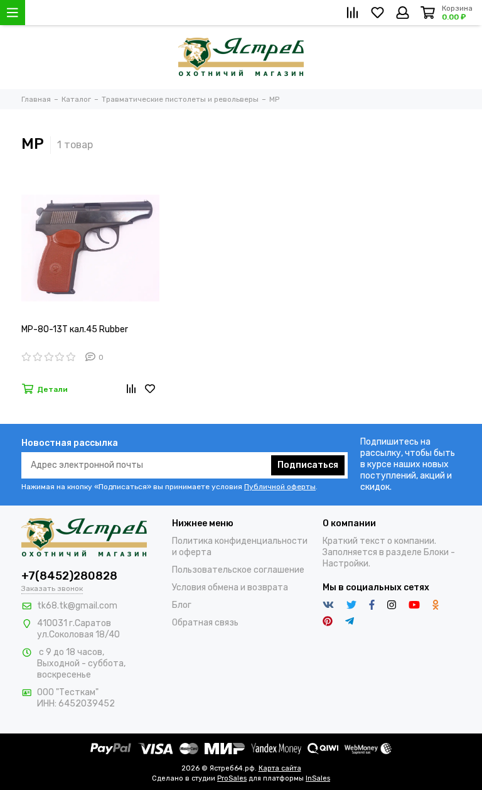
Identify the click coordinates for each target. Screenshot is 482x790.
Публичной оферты (280, 486)
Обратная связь (205, 622)
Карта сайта (280, 768)
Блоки (436, 552)
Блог (181, 605)
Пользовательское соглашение (238, 570)
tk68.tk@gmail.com (77, 605)
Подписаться (307, 465)
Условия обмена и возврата (230, 587)
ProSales (232, 778)
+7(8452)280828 (69, 576)
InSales (318, 778)
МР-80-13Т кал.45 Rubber (74, 329)
